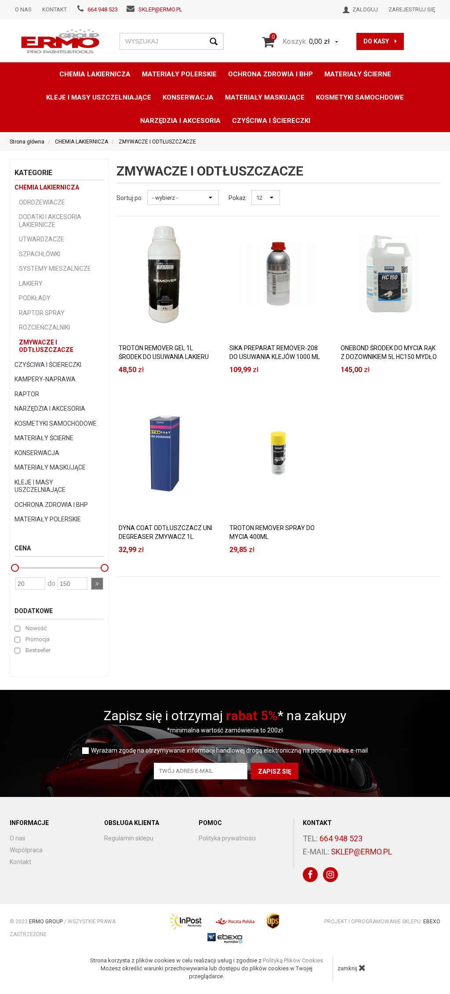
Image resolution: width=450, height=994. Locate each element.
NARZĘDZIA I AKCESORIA (180, 121)
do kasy (376, 41)
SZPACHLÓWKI (39, 254)
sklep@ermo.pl (160, 9)
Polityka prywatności (227, 838)
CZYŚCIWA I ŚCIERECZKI (271, 121)
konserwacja (188, 97)
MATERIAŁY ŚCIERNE (357, 74)
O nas (23, 9)
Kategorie (33, 173)
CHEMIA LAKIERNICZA (95, 74)
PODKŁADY (35, 297)
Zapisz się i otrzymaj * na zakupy (225, 715)
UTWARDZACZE (41, 239)
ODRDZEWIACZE (42, 202)
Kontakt (54, 9)
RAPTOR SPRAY (42, 312)
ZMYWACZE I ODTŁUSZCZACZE (46, 346)
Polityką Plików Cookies (293, 960)
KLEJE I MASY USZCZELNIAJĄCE (98, 97)
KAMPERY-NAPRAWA (45, 379)
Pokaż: (238, 197)
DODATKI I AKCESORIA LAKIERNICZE (50, 220)
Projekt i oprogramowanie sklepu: (382, 922)
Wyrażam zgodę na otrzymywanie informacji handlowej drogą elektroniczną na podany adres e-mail (229, 750)
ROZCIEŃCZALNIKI (44, 327)
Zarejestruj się (411, 9)
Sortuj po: (129, 197)
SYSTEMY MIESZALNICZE (55, 268)
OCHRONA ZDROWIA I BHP (270, 74)
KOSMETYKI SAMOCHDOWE (360, 97)
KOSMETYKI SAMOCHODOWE (56, 423)
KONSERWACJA (37, 452)
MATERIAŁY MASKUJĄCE (265, 97)
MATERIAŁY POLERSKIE (179, 74)
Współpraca (26, 850)
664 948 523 (102, 9)
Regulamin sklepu (128, 838)
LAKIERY (31, 283)
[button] (97, 584)
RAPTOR (27, 394)
